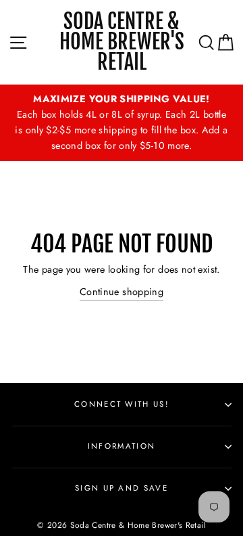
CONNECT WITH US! (121, 404)
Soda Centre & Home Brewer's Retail (121, 42)
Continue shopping (121, 291)
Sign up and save (121, 488)
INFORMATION (121, 446)
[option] (121, 122)
